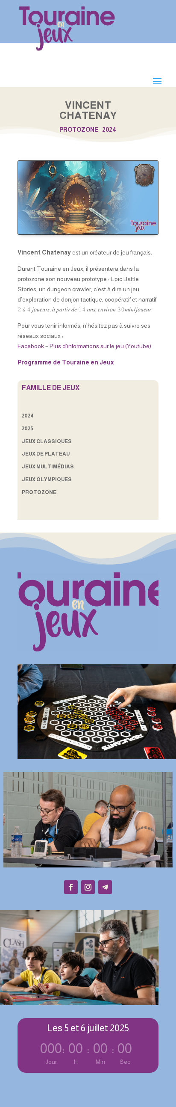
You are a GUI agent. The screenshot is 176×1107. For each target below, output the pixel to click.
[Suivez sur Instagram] (88, 887)
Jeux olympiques (47, 479)
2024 (109, 129)
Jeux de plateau (46, 454)
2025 (27, 429)
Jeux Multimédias (48, 467)
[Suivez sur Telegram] (105, 887)
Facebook (31, 346)
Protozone (78, 129)
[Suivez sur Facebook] (71, 887)
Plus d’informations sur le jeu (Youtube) (100, 346)
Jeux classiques (47, 441)
